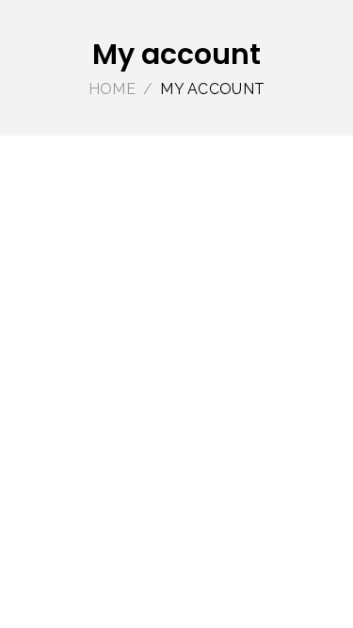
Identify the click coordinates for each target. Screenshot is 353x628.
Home (112, 89)
